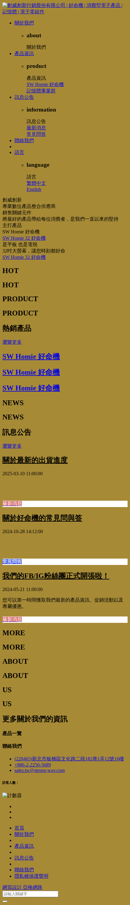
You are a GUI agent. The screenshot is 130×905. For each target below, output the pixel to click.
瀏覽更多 (12, 342)
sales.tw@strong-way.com (40, 770)
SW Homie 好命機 (45, 84)
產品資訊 (24, 53)
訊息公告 (24, 97)
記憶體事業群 (41, 90)
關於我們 (24, 22)
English (34, 189)
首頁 (19, 827)
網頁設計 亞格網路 (22, 887)
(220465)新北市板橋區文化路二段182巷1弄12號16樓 (69, 758)
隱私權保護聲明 (31, 876)
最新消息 (36, 127)
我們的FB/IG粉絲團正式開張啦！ (55, 576)
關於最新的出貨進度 (35, 460)
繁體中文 (36, 183)
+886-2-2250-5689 (33, 764)
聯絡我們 (24, 140)
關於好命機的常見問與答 (42, 518)
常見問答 (36, 134)
